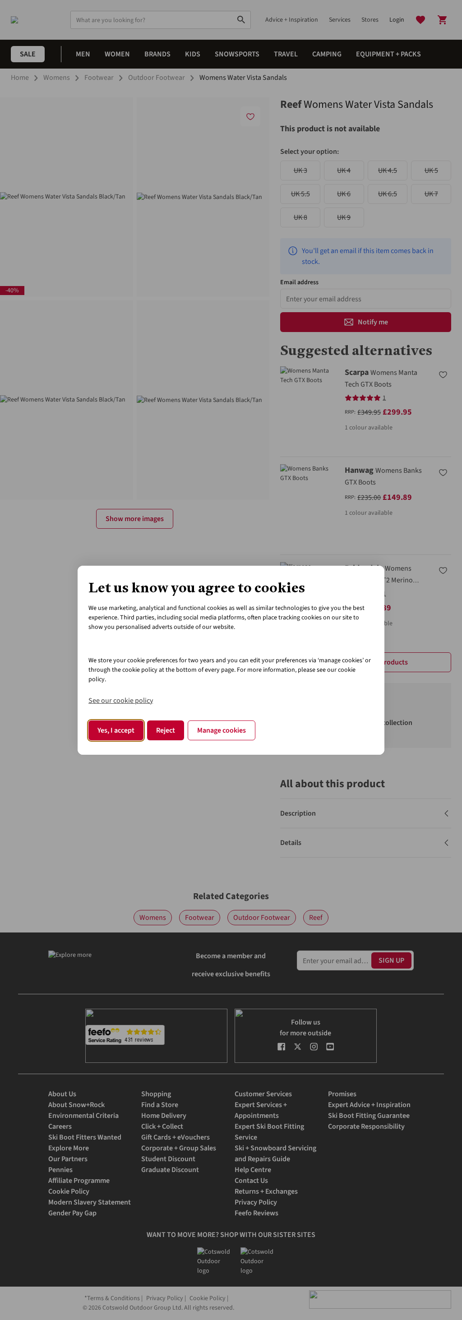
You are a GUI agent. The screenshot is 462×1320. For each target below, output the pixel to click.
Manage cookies (221, 730)
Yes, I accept (115, 730)
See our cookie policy (120, 701)
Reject (165, 730)
